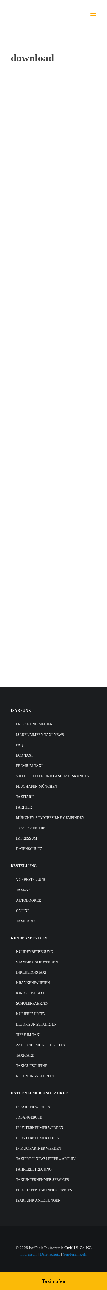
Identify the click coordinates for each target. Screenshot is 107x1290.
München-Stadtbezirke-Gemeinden (50, 818)
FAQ (19, 745)
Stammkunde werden (37, 962)
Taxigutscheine (31, 1066)
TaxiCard (25, 1055)
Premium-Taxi (29, 766)
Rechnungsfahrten (35, 1076)
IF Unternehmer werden (39, 1128)
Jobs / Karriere (30, 828)
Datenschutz (29, 849)
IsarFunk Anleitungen (38, 1200)
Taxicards (26, 921)
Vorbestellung (31, 880)
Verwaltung (21, 508)
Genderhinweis (75, 1254)
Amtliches (20, 663)
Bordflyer (19, 585)
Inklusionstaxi (31, 972)
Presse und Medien (34, 724)
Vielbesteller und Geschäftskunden (52, 776)
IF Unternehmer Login (37, 1138)
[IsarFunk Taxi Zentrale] (35, 15)
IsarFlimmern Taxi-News (40, 735)
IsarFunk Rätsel (25, 197)
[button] (93, 15)
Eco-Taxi (24, 755)
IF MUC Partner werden (38, 1149)
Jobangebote (29, 1117)
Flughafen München (29, 430)
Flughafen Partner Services (44, 1190)
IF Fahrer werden (33, 1107)
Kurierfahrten (30, 1014)
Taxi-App (24, 890)
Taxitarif (25, 797)
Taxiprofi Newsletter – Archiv (46, 1159)
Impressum (26, 838)
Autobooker (28, 900)
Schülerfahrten (32, 1004)
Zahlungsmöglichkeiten (40, 1045)
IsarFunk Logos (25, 128)
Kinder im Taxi (30, 993)
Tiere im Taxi (28, 1035)
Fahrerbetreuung (34, 1169)
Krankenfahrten (33, 983)
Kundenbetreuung (34, 952)
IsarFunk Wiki (24, 352)
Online (22, 911)
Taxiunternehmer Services (42, 1180)
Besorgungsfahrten (36, 1024)
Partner (24, 807)
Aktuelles (19, 275)
